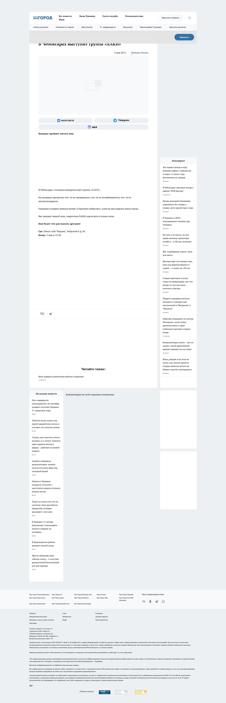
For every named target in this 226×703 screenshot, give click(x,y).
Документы (86, 27)
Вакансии (127, 27)
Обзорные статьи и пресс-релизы (41, 620)
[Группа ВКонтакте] (65, 120)
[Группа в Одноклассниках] (150, 601)
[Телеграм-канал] (121, 120)
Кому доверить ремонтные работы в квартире (61, 378)
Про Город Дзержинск (37, 604)
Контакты (99, 613)
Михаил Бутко (139, 52)
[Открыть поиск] (189, 17)
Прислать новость (170, 17)
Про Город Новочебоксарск (39, 594)
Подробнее (98, 661)
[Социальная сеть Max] (93, 127)
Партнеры (33, 623)
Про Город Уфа (102, 598)
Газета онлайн (110, 16)
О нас (64, 613)
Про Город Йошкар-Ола (83, 594)
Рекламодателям (134, 16)
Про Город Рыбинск (81, 598)
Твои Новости (57, 594)
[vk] (42, 314)
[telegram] (51, 314)
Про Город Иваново (126, 594)
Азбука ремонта (40, 27)
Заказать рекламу (177, 27)
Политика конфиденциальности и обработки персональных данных (54, 665)
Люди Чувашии (87, 16)
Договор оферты (101, 617)
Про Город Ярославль (37, 598)
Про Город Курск (58, 598)
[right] (194, 27)
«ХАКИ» (95, 189)
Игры (61, 19)
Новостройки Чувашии (151, 27)
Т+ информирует (108, 27)
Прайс (64, 620)
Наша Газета (101, 594)
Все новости (65, 16)
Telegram (32, 613)
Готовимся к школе (65, 27)
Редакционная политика (38, 617)
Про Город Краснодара (82, 604)
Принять (184, 37)
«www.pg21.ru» (47, 629)
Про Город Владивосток (60, 604)
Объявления (66, 617)
